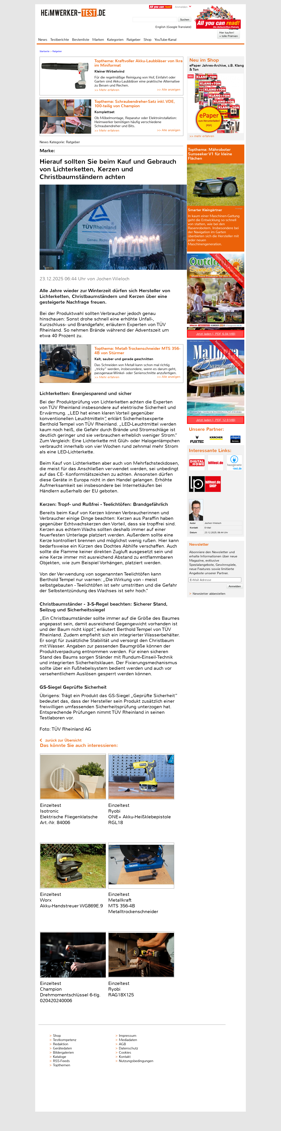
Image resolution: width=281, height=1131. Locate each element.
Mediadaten (128, 1040)
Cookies (125, 1052)
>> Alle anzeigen (168, 90)
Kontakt (125, 1056)
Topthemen (61, 1065)
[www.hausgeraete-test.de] (234, 474)
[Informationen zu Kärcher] (216, 439)
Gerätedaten (62, 1048)
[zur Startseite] (73, 12)
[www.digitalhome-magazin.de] (197, 474)
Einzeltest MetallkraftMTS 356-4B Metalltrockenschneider (133, 903)
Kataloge (59, 1056)
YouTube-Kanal (165, 39)
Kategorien (115, 39)
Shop (147, 39)
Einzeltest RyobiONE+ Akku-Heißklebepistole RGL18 (139, 814)
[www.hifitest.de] (216, 474)
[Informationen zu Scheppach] (235, 439)
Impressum (127, 1035)
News (42, 39)
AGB (122, 1044)
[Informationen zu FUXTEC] (197, 439)
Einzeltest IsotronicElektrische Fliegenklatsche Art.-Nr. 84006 (69, 814)
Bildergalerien (63, 1052)
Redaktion (60, 1044)
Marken (98, 39)
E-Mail (208, 527)
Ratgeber (133, 39)
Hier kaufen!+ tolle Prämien (228, 34)
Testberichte (59, 39)
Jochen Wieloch (213, 523)
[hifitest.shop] (213, 495)
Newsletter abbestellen (209, 594)
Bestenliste (80, 39)
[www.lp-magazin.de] (197, 495)
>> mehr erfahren (201, 136)
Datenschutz (128, 1048)
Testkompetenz (64, 1040)
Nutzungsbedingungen (136, 1061)
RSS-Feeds (61, 1061)
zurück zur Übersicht (63, 740)
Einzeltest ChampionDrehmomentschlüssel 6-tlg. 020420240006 (70, 992)
